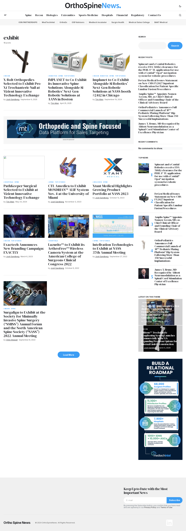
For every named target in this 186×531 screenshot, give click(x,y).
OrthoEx (63, 22)
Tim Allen (148, 321)
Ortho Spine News (17, 523)
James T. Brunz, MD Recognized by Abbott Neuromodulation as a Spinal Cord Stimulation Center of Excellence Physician (159, 128)
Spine (60, 76)
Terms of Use (166, 507)
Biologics (98, 182)
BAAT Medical (160, 22)
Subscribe (174, 500)
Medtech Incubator (98, 22)
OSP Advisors (78, 22)
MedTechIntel (48, 22)
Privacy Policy (150, 507)
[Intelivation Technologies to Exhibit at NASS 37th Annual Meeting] (113, 226)
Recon (7, 76)
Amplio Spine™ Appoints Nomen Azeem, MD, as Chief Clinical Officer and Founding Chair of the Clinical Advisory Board (158, 98)
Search (142, 37)
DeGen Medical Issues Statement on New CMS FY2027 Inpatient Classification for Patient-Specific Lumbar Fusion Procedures (158, 85)
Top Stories (69, 76)
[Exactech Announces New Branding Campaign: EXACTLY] (24, 226)
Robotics (53, 76)
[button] (180, 6)
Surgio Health (117, 22)
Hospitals (9, 182)
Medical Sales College (139, 22)
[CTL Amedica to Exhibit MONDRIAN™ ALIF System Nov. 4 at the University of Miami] (68, 167)
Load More (68, 355)
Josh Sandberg (150, 348)
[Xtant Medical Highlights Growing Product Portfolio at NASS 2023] (113, 167)
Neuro (7, 308)
